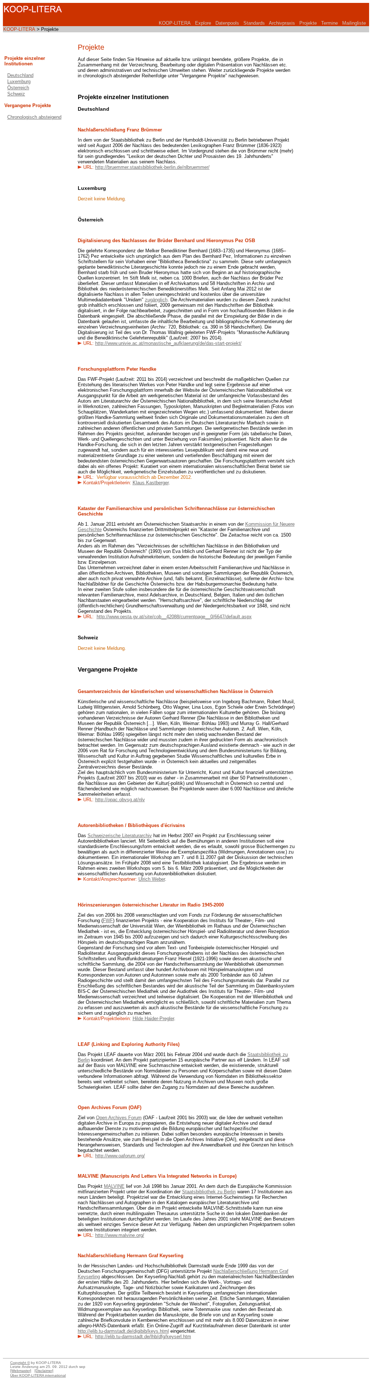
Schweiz (16, 94)
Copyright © (20, 1363)
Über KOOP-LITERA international (38, 1375)
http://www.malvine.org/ (119, 1235)
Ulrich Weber (151, 879)
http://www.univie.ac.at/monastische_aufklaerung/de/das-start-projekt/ (168, 343)
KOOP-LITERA (175, 23)
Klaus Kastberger (151, 482)
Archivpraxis (282, 23)
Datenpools (227, 23)
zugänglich (156, 299)
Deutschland (20, 75)
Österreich (18, 87)
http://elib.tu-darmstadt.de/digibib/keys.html (123, 1331)
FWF (108, 920)
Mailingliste (354, 23)
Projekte (308, 23)
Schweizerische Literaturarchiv (120, 835)
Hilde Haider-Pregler (153, 1018)
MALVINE (114, 1186)
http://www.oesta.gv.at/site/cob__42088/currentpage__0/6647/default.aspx (174, 616)
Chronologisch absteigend (34, 117)
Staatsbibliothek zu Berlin (209, 1191)
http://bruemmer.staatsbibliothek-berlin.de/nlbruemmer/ (152, 167)
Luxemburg (19, 81)
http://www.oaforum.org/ (120, 1155)
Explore (203, 23)
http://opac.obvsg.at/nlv (120, 799)
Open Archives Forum (119, 1117)
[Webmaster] (20, 1371)
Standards (254, 23)
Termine (329, 23)
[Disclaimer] (44, 1371)
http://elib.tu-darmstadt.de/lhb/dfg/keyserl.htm (143, 1336)
